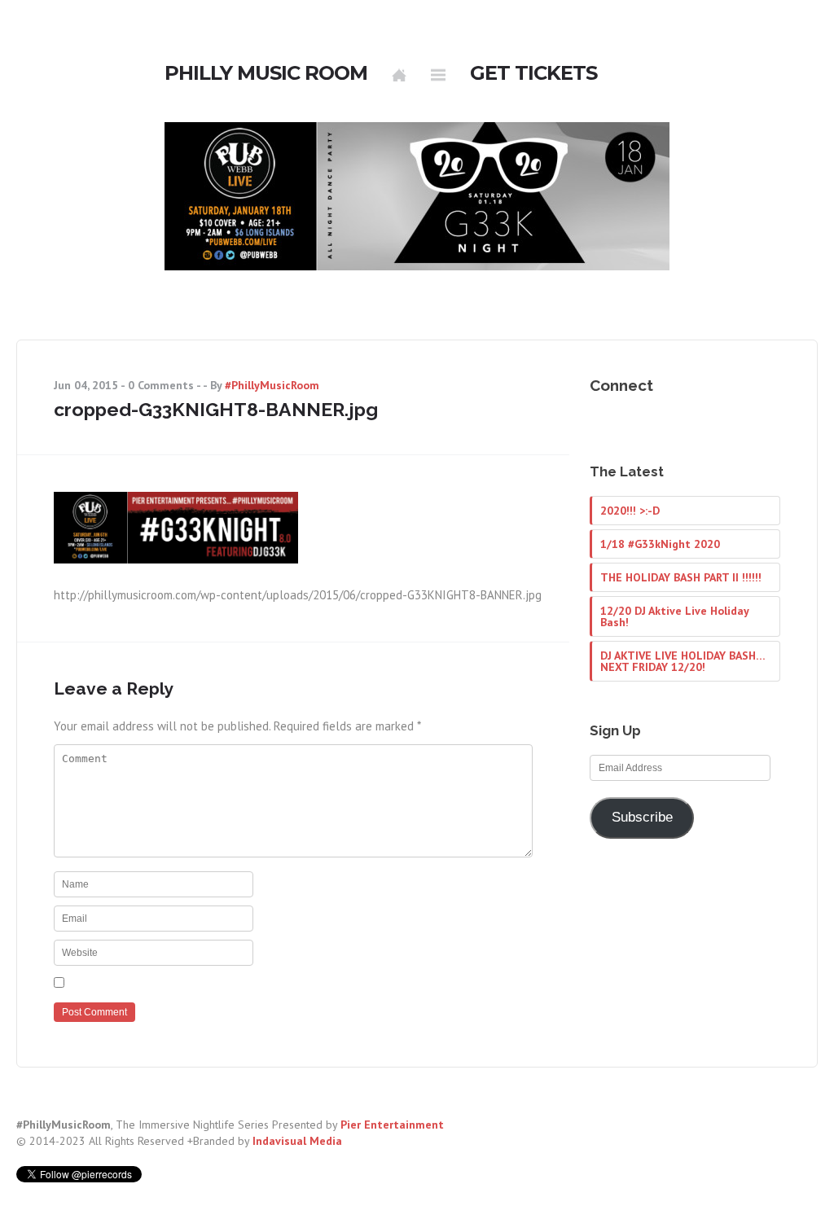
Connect (621, 385)
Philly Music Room (266, 73)
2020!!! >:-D (630, 510)
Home (399, 74)
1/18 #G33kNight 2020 (660, 544)
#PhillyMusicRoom (272, 385)
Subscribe (642, 817)
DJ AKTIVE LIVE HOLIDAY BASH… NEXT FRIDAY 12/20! (682, 661)
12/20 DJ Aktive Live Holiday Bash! (674, 616)
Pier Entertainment (392, 1124)
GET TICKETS (533, 73)
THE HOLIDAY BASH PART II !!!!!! (681, 577)
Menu (438, 74)
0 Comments (161, 385)
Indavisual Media (297, 1140)
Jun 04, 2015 (86, 385)
